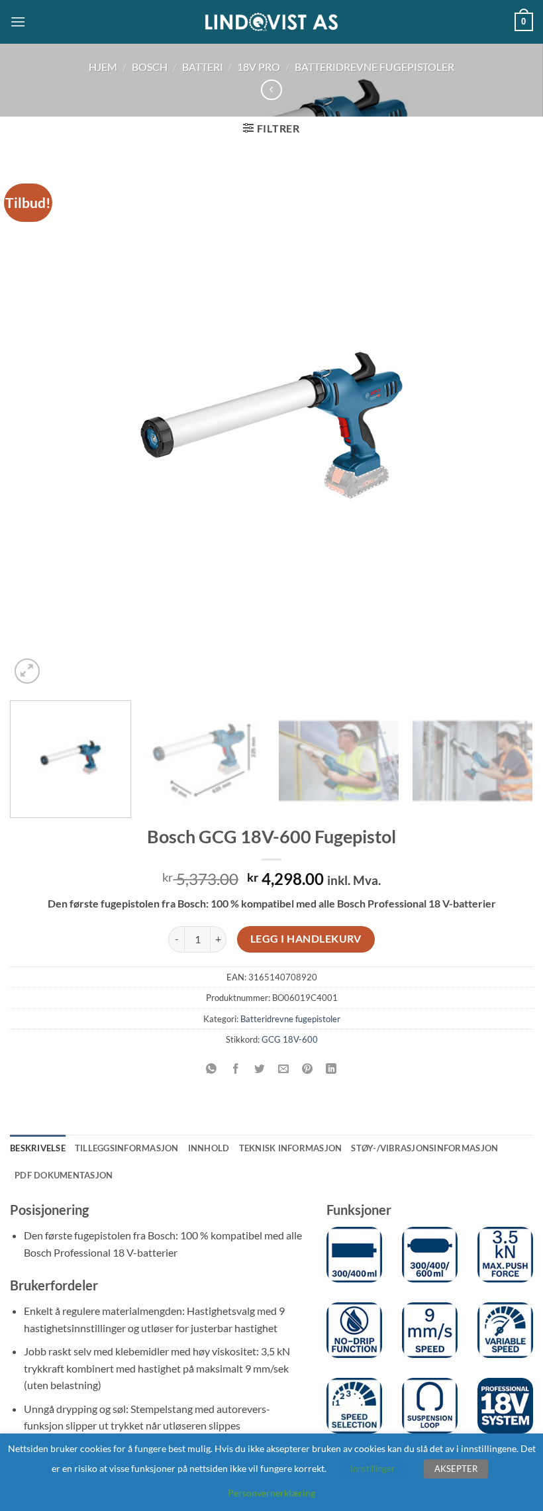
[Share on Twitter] (259, 1069)
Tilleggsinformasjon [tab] (127, 1148)
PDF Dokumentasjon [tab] (64, 1175)
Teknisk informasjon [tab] (290, 1148)
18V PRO (258, 66)
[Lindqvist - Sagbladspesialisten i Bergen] (271, 22)
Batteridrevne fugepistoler (374, 66)
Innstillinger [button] (372, 1468)
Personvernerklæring (271, 1492)
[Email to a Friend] (284, 1069)
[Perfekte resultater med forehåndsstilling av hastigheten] (354, 1405)
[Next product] (271, 89)
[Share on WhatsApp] (211, 1069)
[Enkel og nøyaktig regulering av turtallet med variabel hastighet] (505, 1330)
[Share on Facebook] (235, 1069)
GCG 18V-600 (290, 1039)
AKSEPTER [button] (455, 1468)
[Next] (506, 425)
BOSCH (150, 66)
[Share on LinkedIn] (331, 1069)
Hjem (103, 66)
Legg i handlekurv (306, 939)
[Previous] (37, 425)
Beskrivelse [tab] (38, 1148)
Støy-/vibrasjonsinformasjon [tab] (424, 1148)
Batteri (202, 66)
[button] (18, 21)
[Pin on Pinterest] (308, 1069)
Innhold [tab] (209, 1148)
